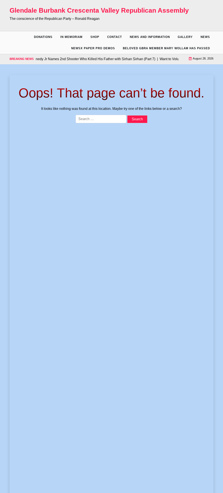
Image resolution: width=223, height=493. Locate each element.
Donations (43, 37)
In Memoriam (71, 37)
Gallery (185, 37)
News (205, 37)
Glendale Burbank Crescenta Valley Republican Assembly (99, 10)
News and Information (150, 37)
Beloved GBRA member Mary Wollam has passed (166, 48)
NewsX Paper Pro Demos (93, 48)
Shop (94, 37)
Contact (114, 37)
